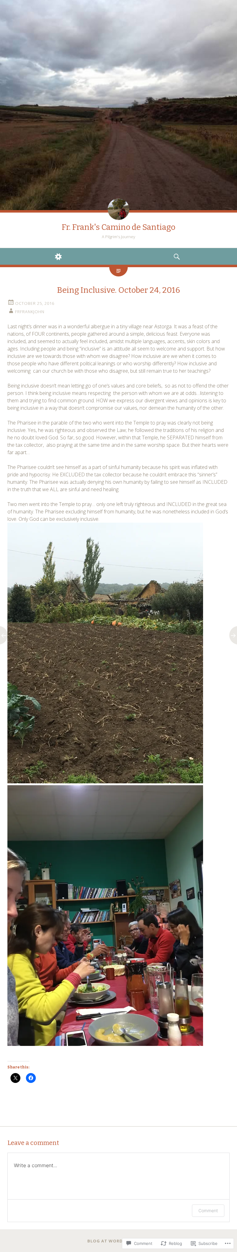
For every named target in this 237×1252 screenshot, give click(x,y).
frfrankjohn (29, 311)
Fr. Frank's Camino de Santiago (118, 227)
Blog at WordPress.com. (118, 1241)
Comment (208, 1210)
